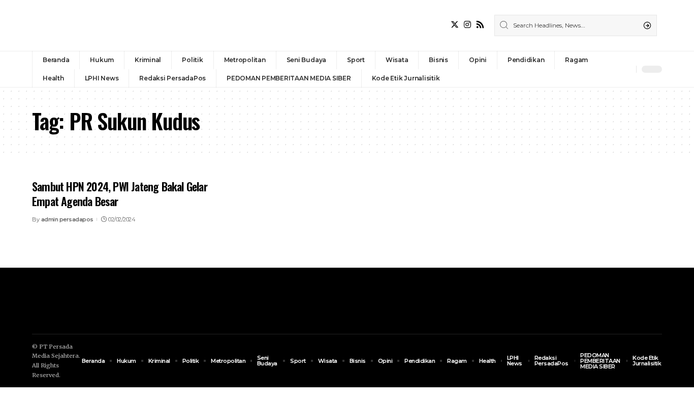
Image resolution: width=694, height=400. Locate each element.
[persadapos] (102, 25)
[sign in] (612, 69)
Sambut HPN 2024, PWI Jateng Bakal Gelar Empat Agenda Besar (119, 193)
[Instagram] (467, 25)
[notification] (626, 69)
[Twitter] (454, 25)
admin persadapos (67, 219)
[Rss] (480, 25)
